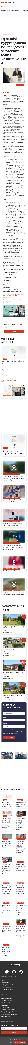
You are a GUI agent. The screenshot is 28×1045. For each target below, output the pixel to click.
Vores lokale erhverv (6, 1000)
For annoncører (5, 982)
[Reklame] (14, 311)
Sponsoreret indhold (6, 1016)
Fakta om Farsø (5, 1005)
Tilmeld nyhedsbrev (20, 1042)
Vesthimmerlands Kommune (8, 1009)
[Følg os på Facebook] (7, 972)
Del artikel (19, 85)
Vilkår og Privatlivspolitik (7, 985)
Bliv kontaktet (9, 737)
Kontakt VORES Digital (7, 987)
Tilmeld (14, 331)
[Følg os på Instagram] (14, 972)
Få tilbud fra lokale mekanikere (9, 1014)
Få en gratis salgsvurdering (8, 1012)
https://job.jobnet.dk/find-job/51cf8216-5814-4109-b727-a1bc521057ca (13, 295)
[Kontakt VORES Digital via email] (21, 972)
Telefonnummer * (7, 711)
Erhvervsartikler (5, 1007)
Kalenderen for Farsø (6, 1003)
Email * (5, 717)
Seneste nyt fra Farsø (6, 998)
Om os (2, 980)
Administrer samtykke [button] (7, 989)
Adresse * (5, 723)
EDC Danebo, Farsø (8, 632)
